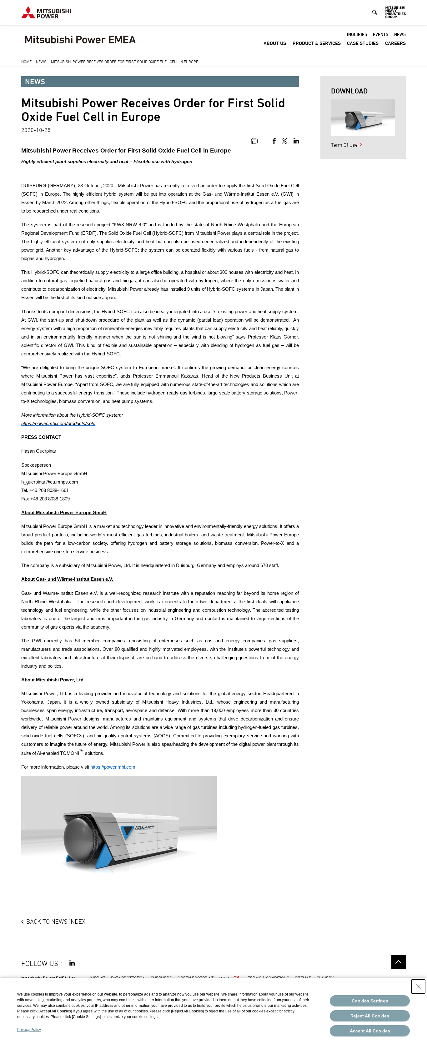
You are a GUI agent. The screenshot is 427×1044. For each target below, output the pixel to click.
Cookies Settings (370, 1000)
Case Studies (363, 43)
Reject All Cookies (369, 1015)
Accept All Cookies (370, 1030)
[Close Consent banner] (418, 986)
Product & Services (317, 43)
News (400, 34)
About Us (275, 43)
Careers (395, 43)
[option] (363, 117)
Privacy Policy (29, 1029)
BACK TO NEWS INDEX (55, 921)
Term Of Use (344, 145)
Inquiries (357, 34)
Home (26, 61)
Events (380, 34)
